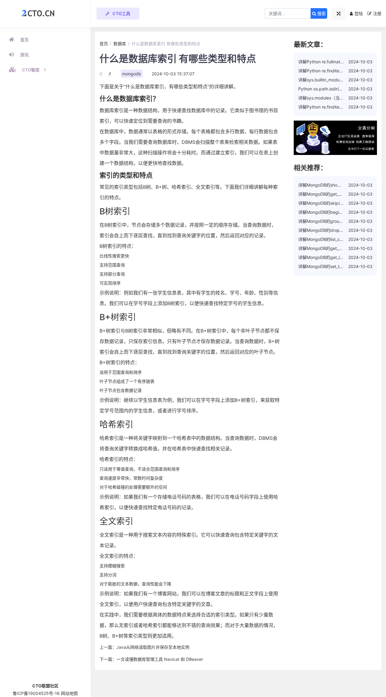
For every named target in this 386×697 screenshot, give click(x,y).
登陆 (358, 13)
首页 (24, 39)
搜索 (321, 13)
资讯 (24, 54)
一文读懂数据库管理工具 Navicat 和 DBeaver (159, 659)
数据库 (119, 43)
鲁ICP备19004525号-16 (36, 693)
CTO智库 (31, 70)
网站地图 (69, 693)
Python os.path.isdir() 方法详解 (328, 88)
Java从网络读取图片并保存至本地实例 (152, 647)
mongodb (131, 73)
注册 (377, 13)
